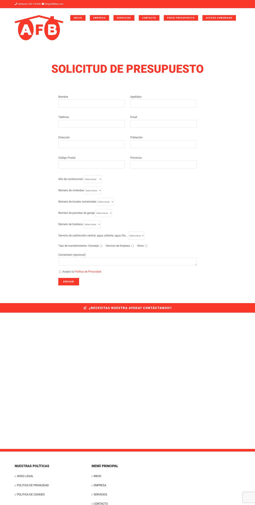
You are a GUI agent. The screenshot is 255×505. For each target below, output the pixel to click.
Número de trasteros (71, 224)
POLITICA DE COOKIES (31, 494)
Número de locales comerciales (77, 201)
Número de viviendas (71, 190)
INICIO (97, 476)
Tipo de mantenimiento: (101, 245)
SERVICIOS (100, 494)
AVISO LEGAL (25, 476)
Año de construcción (71, 179)
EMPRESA (100, 485)
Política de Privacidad (88, 271)
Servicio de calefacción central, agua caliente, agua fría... (93, 235)
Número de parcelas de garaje (76, 212)
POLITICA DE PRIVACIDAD (33, 485)
